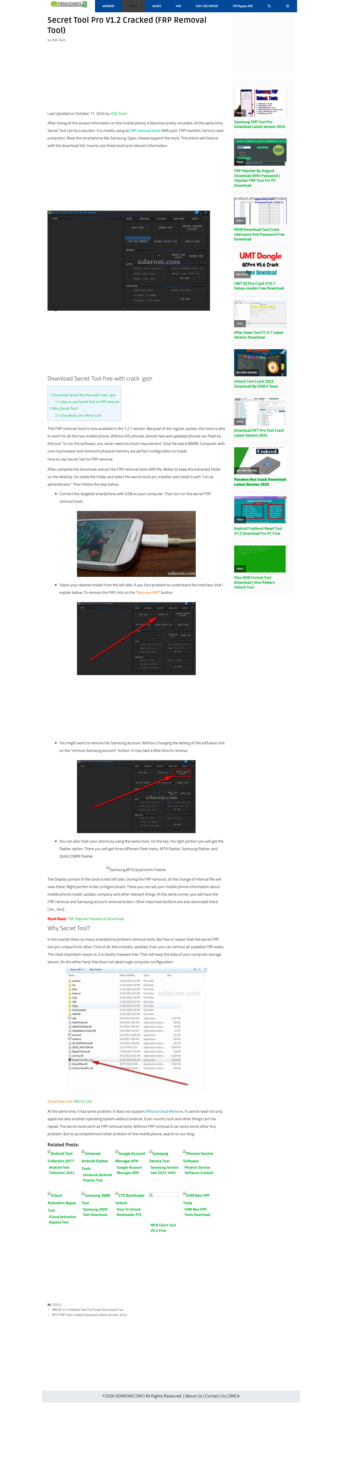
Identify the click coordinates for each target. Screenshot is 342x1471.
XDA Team (118, 113)
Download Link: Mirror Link (78, 415)
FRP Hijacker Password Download (95, 919)
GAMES (156, 6)
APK (178, 6)
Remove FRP (148, 592)
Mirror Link (83, 1101)
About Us (193, 1395)
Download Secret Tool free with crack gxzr (83, 395)
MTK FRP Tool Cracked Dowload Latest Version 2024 (89, 1314)
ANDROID (108, 6)
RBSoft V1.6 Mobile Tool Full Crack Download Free (88, 1309)
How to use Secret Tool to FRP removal (87, 401)
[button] (287, 6)
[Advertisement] (136, 78)
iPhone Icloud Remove (164, 1111)
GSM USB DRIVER (207, 6)
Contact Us (215, 1395)
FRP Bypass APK (243, 6)
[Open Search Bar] (269, 6)
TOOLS (133, 6)
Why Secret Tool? (64, 408)
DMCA (234, 1395)
